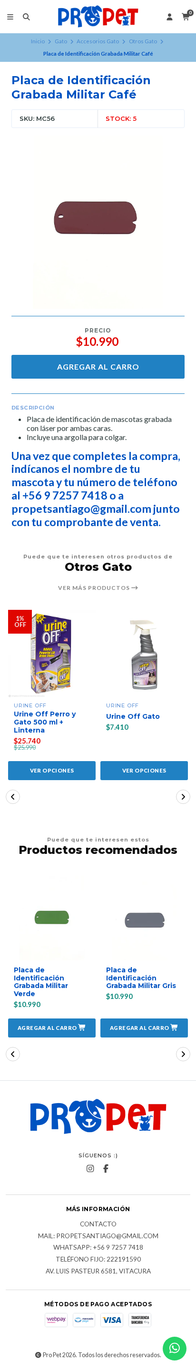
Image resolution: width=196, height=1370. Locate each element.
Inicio (38, 41)
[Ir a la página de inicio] (98, 17)
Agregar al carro (98, 366)
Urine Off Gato (133, 717)
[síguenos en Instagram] (90, 1168)
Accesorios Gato (98, 41)
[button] (13, 797)
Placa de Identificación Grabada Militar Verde (41, 982)
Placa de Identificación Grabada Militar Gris (141, 978)
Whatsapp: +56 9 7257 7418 (98, 1247)
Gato (61, 41)
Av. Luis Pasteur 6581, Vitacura (98, 1271)
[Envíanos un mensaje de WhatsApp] (174, 1348)
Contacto (98, 1224)
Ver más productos (94, 588)
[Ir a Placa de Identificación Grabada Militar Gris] (144, 916)
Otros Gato (143, 41)
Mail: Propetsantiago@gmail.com (98, 1236)
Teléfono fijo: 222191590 (98, 1259)
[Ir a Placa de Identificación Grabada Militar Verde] (52, 916)
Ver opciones (52, 770)
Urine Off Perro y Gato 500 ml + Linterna (45, 722)
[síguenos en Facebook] (106, 1168)
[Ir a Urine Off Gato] (144, 653)
